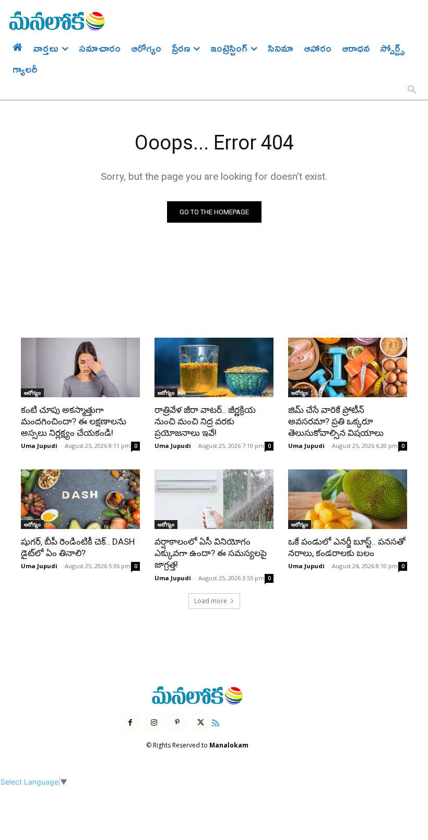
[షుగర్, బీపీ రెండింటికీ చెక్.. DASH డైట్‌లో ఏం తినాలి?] (80, 499)
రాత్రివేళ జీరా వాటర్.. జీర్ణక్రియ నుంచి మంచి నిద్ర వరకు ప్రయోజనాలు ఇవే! (205, 421)
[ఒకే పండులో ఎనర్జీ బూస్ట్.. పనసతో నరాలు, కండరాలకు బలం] (347, 499)
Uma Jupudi (39, 446)
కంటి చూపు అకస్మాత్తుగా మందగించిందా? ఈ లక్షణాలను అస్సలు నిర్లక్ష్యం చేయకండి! (73, 421)
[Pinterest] (177, 723)
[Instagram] (154, 723)
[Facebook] (130, 723)
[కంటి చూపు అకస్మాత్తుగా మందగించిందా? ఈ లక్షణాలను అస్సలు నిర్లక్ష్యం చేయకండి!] (80, 367)
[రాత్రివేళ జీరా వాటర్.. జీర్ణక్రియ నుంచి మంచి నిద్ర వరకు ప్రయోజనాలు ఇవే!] (214, 367)
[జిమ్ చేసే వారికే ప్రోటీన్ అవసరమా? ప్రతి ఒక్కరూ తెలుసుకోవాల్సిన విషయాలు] (347, 367)
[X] (201, 723)
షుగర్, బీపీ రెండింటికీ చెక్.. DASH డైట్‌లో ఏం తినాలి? (78, 547)
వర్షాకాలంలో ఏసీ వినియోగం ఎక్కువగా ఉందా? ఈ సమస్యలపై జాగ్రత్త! (210, 553)
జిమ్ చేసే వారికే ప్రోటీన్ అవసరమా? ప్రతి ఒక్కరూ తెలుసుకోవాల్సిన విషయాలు (336, 421)
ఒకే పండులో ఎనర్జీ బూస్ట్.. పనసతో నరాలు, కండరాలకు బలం (347, 547)
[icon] (215, 721)
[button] (412, 90)
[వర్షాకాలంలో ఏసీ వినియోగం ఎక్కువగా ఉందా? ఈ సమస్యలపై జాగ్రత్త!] (214, 499)
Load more (210, 600)
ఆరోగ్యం (32, 392)
